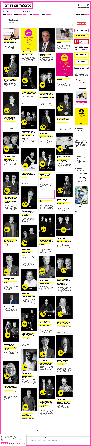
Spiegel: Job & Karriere (79, 132)
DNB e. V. (76, 138)
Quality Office (79, 143)
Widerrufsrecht (57, 440)
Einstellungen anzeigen (21, 443)
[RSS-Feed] (88, 5)
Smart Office (81, 177)
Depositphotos (83, 163)
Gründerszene (77, 147)
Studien (85, 177)
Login (88, 2)
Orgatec (84, 143)
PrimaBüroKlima (77, 140)
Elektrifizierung (84, 181)
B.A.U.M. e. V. (85, 155)
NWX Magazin (83, 130)
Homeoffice (82, 174)
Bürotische (84, 178)
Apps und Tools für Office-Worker (81, 55)
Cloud (79, 174)
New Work (83, 173)
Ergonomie (82, 171)
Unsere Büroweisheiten (81, 62)
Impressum (40, 440)
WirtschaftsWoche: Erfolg (79, 136)
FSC (80, 155)
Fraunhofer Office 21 (83, 138)
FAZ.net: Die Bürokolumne (79, 131)
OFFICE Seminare (78, 161)
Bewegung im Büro (84, 141)
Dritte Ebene (84, 180)
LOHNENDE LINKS (81, 54)
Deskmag (81, 146)
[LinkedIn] (79, 5)
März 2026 (77, 218)
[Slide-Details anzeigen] (81, 23)
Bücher (78, 171)
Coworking (83, 176)
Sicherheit (85, 174)
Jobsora (78, 163)
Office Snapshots (78, 144)
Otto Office (83, 137)
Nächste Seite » (37, 430)
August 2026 (77, 212)
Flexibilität (78, 178)
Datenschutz (45, 440)
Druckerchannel (79, 153)
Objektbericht (80, 180)
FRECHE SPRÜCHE (81, 62)
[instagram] (83, 5)
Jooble (86, 162)
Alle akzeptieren (5, 443)
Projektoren (77, 170)
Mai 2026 (76, 216)
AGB (54, 440)
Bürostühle (79, 181)
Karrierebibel (77, 130)
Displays (77, 173)
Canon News (86, 153)
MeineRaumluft (79, 142)
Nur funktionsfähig (12, 443)
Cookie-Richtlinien (50, 440)
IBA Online (85, 142)
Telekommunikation (82, 170)
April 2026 (77, 217)
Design (86, 170)
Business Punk (77, 137)
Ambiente (76, 155)
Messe (81, 178)
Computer (85, 171)
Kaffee (78, 177)
